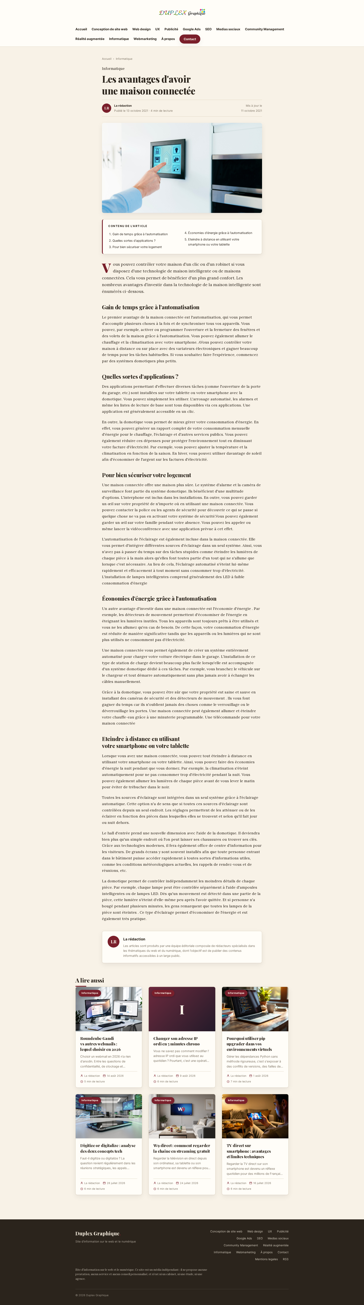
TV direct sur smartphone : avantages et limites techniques (249, 1151)
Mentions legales (266, 1259)
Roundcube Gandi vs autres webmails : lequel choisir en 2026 (100, 1044)
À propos (168, 39)
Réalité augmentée (89, 39)
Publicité (171, 29)
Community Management (264, 29)
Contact (190, 39)
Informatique (119, 39)
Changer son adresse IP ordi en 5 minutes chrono (176, 1041)
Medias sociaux (228, 29)
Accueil (81, 29)
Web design (141, 29)
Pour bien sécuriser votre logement (137, 247)
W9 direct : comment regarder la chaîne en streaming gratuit (181, 1148)
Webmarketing (145, 39)
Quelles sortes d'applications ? (133, 241)
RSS (286, 1259)
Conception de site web (110, 29)
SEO (208, 29)
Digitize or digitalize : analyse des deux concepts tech (107, 1148)
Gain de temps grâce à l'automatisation (140, 234)
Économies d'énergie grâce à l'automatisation (220, 233)
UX (157, 29)
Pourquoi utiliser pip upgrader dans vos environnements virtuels (249, 1044)
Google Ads (192, 29)
